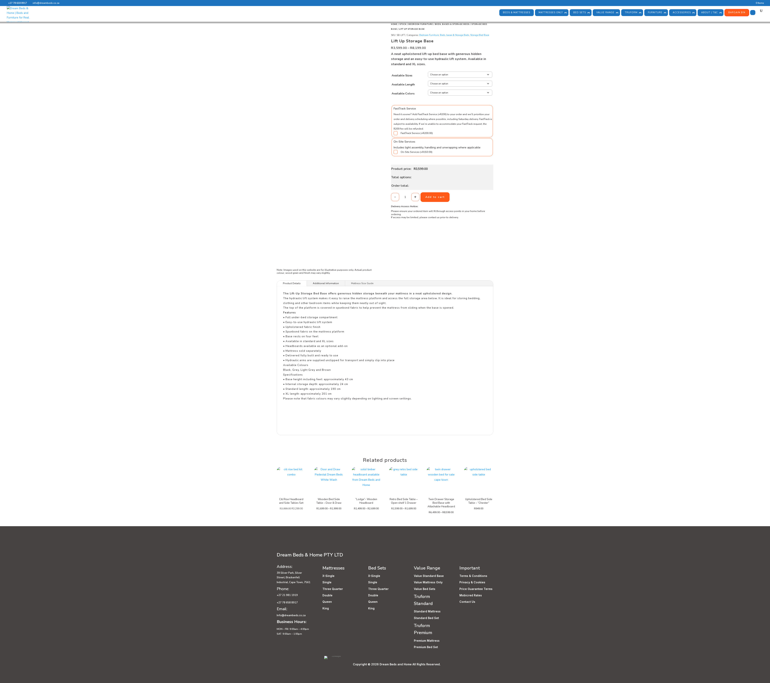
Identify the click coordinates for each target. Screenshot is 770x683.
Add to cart (435, 197)
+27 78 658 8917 (17, 3)
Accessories (682, 12)
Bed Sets (579, 12)
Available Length (403, 84)
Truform (631, 12)
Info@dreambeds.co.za (291, 615)
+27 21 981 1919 (287, 595)
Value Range (605, 12)
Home (394, 24)
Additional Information (326, 283)
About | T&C (709, 12)
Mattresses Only (551, 12)
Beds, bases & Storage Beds (452, 24)
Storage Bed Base (479, 35)
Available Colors (403, 93)
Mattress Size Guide (362, 283)
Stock (402, 24)
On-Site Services (416, 152)
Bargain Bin (736, 12)
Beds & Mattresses (516, 12)
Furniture (655, 12)
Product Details (292, 283)
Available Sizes (402, 75)
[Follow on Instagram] (288, 545)
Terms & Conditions (473, 576)
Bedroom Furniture (420, 24)
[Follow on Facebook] (280, 545)
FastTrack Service (417, 133)
